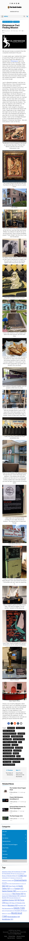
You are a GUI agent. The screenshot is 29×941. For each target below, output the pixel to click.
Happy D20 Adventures (7, 893)
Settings (4, 913)
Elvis (20, 742)
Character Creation (8, 880)
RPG (25, 910)
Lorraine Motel (7, 753)
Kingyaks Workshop (14, 897)
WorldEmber (7, 919)
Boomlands (8, 873)
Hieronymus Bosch (8, 747)
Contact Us (19, 938)
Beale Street (11, 728)
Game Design (9, 891)
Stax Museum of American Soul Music (13, 759)
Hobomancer (14, 896)
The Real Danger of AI (16, 816)
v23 (9, 913)
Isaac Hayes (19, 747)
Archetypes (18, 871)
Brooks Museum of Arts (9, 733)
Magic (8, 903)
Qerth (4, 910)
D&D (5, 886)
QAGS (19, 908)
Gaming (18, 891)
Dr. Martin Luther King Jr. (9, 742)
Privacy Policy (12, 936)
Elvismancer (14, 61)
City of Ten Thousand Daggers (14, 883)
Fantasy (18, 888)
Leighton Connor (9, 900)
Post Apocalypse (7, 908)
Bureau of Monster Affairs (10, 876)
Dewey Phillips (7, 739)
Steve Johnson (7, 30)
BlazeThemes (17, 933)
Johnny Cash (17, 750)
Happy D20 (24, 891)
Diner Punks (13, 886)
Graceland (15, 745)
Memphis (15, 753)
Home (5, 936)
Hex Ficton (17, 894)
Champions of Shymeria (16, 877)
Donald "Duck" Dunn (18, 739)
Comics (23, 883)
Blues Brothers (20, 728)
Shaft (18, 756)
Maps (14, 903)
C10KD (22, 876)
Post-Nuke (22, 905)
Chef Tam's (6, 736)
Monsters (13, 905)
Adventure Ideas (8, 871)
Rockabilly (18, 910)
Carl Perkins (21, 733)
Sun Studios (16, 762)
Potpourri (16, 22)
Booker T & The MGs (8, 730)
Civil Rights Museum (17, 736)
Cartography (6, 877)
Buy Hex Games (11, 938)
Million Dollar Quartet (9, 756)
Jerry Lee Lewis (7, 750)
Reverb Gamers (10, 910)
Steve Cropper (7, 762)
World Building (13, 917)
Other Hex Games (7, 22)
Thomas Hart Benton (8, 764)
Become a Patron (21, 936)
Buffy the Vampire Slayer (18, 873)
